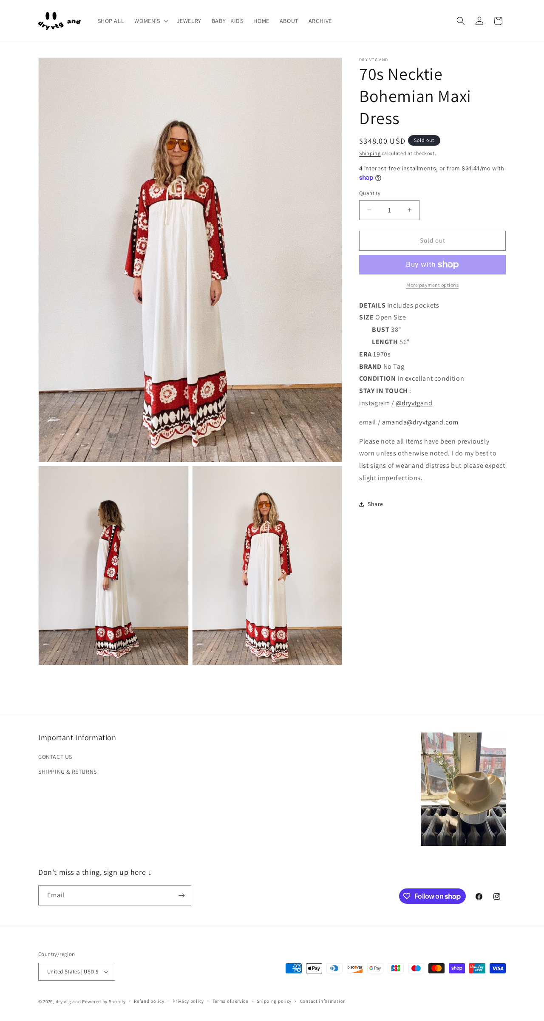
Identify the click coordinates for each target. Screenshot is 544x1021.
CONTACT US (55, 757)
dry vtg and (68, 1001)
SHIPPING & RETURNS (67, 771)
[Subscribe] (181, 895)
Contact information (323, 1001)
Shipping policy (274, 1001)
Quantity (369, 193)
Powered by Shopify (104, 1001)
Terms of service (230, 1001)
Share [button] (375, 504)
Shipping (370, 153)
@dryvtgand (414, 403)
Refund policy (149, 1001)
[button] (150, 21)
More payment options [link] (432, 285)
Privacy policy (188, 1001)
